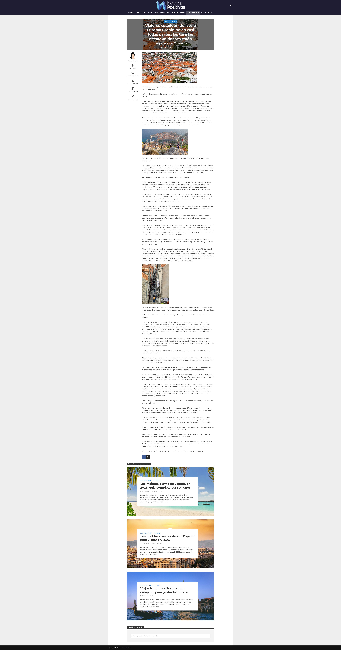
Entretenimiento (178, 13)
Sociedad (131, 13)
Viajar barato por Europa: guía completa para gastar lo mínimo (164, 590)
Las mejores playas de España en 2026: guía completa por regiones (165, 485)
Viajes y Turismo (193, 13)
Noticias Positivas (125, 648)
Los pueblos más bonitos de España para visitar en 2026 (167, 538)
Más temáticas (206, 13)
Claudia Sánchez (133, 61)
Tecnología (141, 13)
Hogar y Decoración (162, 13)
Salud (150, 13)
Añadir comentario (133, 76)
